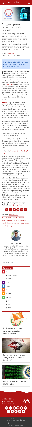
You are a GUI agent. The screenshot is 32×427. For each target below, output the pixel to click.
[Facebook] (14, 209)
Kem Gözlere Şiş (19, 223)
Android (21, 217)
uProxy (4, 103)
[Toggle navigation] (28, 2)
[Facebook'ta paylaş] (14, 209)
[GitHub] (8, 411)
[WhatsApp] (21, 209)
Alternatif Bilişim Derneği (9, 217)
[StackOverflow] (12, 411)
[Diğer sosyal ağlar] (23, 411)
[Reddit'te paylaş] (17, 209)
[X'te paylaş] (6, 209)
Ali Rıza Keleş (13, 214)
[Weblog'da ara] (27, 262)
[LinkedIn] (10, 209)
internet (10, 223)
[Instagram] (10, 408)
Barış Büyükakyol (7, 220)
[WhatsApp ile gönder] (21, 209)
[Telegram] (25, 209)
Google (4, 223)
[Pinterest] (17, 408)
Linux (27, 223)
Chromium (9, 84)
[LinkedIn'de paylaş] (10, 209)
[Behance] (16, 411)
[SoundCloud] (19, 411)
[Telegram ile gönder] (25, 209)
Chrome (16, 220)
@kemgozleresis (18, 205)
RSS (11, 425)
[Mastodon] (25, 408)
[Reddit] (17, 209)
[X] (6, 209)
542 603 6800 (8, 401)
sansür (4, 226)
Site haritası (20, 425)
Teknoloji (11, 53)
